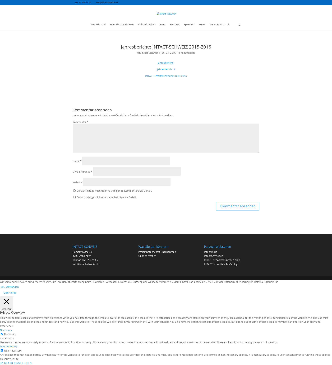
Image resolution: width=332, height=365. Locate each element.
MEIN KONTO (217, 24)
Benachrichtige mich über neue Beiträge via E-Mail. (106, 197)
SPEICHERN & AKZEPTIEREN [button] (16, 362)
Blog (162, 24)
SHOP (202, 24)
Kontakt (174, 24)
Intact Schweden (213, 255)
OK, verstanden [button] (10, 287)
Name (77, 161)
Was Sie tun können (122, 24)
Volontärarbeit (147, 24)
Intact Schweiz (149, 52)
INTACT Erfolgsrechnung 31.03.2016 (166, 76)
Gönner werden (147, 255)
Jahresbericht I (166, 62)
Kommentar (80, 122)
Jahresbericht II (166, 69)
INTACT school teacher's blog (221, 264)
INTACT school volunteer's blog (222, 260)
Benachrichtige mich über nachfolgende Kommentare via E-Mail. (114, 190)
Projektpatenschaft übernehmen (157, 251)
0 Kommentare (187, 52)
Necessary (10, 334)
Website (77, 182)
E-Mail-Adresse (82, 171)
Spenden (189, 24)
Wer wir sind (98, 24)
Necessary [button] (6, 330)
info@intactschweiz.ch (86, 264)
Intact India (210, 251)
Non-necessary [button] (8, 346)
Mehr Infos (9, 292)
